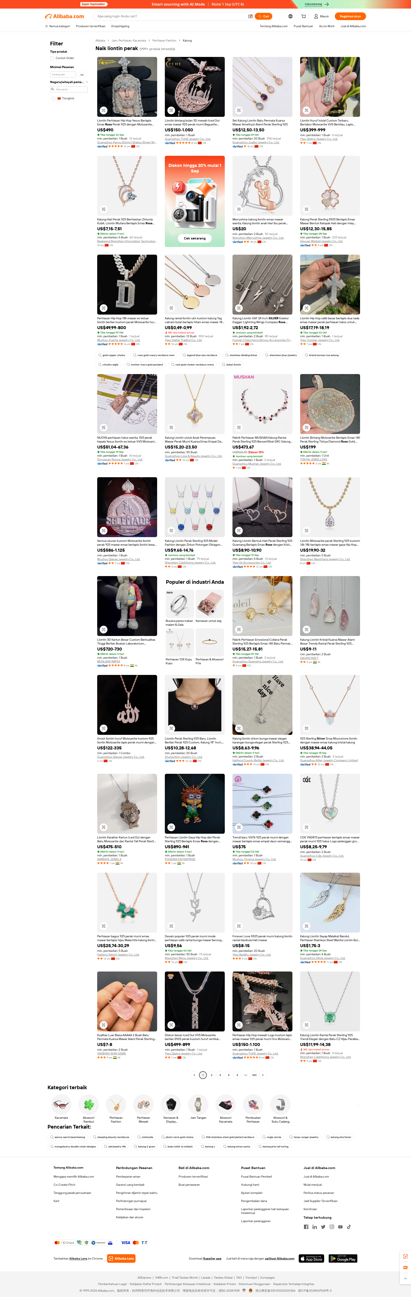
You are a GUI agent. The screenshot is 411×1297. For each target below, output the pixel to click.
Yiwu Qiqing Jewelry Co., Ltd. (319, 139)
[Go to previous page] (194, 1075)
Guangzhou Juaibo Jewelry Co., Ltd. (255, 142)
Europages (268, 1277)
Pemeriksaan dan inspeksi (133, 1209)
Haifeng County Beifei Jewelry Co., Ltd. (258, 760)
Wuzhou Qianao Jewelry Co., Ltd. (118, 559)
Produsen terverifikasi (193, 1176)
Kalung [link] (187, 40)
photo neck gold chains (180, 1137)
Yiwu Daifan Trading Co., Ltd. (183, 340)
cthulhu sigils (110, 364)
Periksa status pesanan (319, 1192)
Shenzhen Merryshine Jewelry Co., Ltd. (258, 237)
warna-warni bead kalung (70, 1137)
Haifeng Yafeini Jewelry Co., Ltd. (118, 954)
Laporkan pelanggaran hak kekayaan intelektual (265, 1211)
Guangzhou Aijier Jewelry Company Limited (329, 760)
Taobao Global (223, 1277)
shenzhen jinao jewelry (283, 355)
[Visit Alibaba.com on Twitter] (323, 1226)
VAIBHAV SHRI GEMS (111, 1053)
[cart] (304, 17)
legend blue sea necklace (202, 355)
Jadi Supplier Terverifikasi (320, 1201)
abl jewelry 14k (117, 1146)
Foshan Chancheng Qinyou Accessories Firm (262, 340)
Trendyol (251, 1277)
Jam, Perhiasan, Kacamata (129, 40)
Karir (57, 1201)
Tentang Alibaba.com (68, 1167)
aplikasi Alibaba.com (279, 1258)
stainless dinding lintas (243, 355)
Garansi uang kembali (130, 1184)
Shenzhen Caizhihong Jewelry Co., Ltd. (190, 562)
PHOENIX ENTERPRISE (180, 859)
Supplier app (212, 1258)
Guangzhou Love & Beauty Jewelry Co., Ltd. (193, 456)
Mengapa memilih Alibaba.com (74, 1176)
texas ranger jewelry (306, 1137)
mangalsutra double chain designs (75, 1146)
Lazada (205, 1277)
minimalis (147, 1137)
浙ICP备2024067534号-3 (315, 1290)
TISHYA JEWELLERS (313, 459)
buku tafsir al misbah (180, 1146)
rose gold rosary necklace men (155, 355)
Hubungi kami (250, 1184)
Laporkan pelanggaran (256, 1221)
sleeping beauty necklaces (113, 1137)
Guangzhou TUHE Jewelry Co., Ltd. (188, 139)
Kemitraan (310, 1209)
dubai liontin (233, 364)
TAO (239, 1277)
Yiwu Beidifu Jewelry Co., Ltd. (251, 954)
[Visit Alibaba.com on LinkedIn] (314, 1226)
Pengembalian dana (254, 1201)
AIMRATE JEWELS (109, 859)
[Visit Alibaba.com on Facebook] (306, 1226)
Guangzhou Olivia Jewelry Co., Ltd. (322, 958)
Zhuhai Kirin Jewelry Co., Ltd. (184, 757)
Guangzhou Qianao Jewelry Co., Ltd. (120, 757)
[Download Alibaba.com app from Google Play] (343, 1258)
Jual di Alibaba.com (316, 1176)
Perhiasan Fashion (164, 40)
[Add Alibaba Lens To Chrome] (121, 1258)
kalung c (210, 1146)
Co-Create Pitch (64, 1184)
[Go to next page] (263, 1075)
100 (254, 1075)
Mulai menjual (313, 1184)
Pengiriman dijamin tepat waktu (136, 1192)
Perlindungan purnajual (131, 1201)
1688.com (161, 1277)
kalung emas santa (239, 1146)
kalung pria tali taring (275, 1146)
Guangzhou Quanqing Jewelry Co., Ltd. (257, 661)
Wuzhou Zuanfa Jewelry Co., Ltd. (118, 340)
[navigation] (69, 558)
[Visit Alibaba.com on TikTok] (348, 1226)
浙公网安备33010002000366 (275, 1290)
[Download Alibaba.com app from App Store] (311, 1258)
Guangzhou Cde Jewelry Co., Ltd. (322, 855)
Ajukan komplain (252, 1192)
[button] (250, 16)
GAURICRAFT (309, 658)
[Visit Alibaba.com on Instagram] (331, 1226)
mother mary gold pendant (147, 364)
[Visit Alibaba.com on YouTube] (340, 1226)
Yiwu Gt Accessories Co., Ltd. (251, 562)
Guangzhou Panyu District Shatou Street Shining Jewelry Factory (127, 142)
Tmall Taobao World (184, 1277)
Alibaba (100, 40)
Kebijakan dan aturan (129, 1217)
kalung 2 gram (146, 1146)
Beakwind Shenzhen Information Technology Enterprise (127, 241)
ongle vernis (274, 1137)
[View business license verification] (244, 1290)
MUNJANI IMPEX (108, 661)
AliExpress (144, 1277)
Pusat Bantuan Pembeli (256, 1176)
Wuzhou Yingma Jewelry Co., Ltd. (254, 859)
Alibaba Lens (78, 1258)
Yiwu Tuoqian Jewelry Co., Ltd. (320, 340)
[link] (405, 1256)
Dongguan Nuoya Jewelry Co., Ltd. (120, 459)
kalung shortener (341, 1137)
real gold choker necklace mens (195, 364)
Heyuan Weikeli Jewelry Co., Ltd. (321, 241)
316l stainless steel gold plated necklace (230, 1137)
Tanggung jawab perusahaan (72, 1192)
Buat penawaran (189, 1184)
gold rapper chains (114, 355)
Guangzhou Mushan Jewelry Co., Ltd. (256, 463)
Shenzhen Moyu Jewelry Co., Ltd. (186, 958)
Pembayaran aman (128, 1176)
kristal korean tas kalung (324, 355)
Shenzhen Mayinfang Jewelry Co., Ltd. (325, 559)
